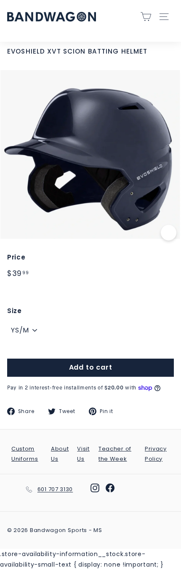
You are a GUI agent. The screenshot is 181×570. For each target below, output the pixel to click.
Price (16, 257)
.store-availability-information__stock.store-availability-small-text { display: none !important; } (90, 284)
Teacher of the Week (114, 453)
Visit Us (83, 453)
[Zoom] (168, 232)
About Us (60, 453)
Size (14, 310)
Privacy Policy (156, 453)
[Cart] (146, 16)
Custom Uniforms (24, 453)
